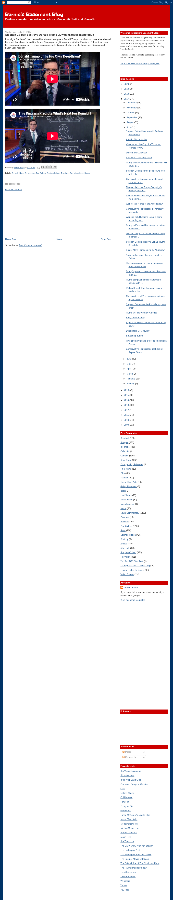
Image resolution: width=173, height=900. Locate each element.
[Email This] (42, 166)
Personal (124, 517)
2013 (126, 405)
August (130, 122)
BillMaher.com (127, 775)
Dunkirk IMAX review (136, 152)
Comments (130, 757)
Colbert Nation (127, 793)
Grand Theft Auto (128, 482)
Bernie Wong (131, 587)
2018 (126, 94)
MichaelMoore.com (129, 828)
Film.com (125, 802)
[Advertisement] (30, 214)
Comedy (15, 173)
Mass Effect (126, 499)
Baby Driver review (135, 317)
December (132, 102)
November (132, 107)
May (129, 364)
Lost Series (126, 495)
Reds (123, 530)
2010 (126, 420)
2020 (126, 84)
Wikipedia (125, 881)
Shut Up (124, 539)
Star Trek (125, 548)
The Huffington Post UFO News (135, 854)
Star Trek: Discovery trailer (139, 157)
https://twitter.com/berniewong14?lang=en (139, 63)
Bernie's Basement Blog (34, 14)
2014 (126, 400)
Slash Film (125, 837)
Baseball (124, 438)
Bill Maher (125, 447)
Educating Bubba (134, 335)
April (129, 368)
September (132, 117)
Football (124, 477)
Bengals (124, 442)
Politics (124, 521)
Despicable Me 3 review (137, 331)
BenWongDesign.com (131, 771)
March (130, 374)
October (131, 112)
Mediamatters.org (129, 824)
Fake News (125, 469)
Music (123, 508)
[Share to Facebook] (52, 166)
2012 (126, 410)
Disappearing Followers (131, 464)
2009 (126, 425)
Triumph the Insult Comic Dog (135, 565)
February (131, 378)
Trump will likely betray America (141, 312)
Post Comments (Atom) (30, 245)
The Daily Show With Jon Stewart (136, 846)
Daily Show (125, 460)
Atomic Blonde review (136, 139)
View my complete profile (132, 600)
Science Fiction (128, 535)
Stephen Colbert (53, 173)
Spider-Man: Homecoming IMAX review (145, 250)
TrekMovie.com (128, 872)
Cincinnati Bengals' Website (134, 784)
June (129, 359)
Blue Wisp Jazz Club (130, 780)
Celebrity (124, 451)
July (129, 127)
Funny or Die (126, 806)
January (131, 383)
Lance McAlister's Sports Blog (135, 815)
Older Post (106, 239)
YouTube (124, 889)
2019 (126, 89)
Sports (123, 543)
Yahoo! (123, 885)
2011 (126, 415)
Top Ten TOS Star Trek (131, 561)
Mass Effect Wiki (128, 819)
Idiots (123, 491)
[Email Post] (38, 168)
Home (59, 239)
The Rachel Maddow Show (133, 868)
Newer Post (11, 239)
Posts (128, 752)
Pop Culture (41, 173)
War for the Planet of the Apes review (144, 203)
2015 (126, 395)
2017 (126, 99)
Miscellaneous (127, 504)
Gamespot (125, 810)
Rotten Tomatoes (128, 832)
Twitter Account (127, 876)
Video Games (127, 574)
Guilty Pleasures (128, 486)
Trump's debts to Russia (80, 173)
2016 (126, 390)
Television (65, 173)
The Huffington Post (130, 850)
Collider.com (126, 797)
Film (122, 473)
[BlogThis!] (45, 166)
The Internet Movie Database (134, 859)
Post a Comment (13, 189)
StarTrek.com (127, 841)
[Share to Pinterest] (55, 166)
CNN (122, 788)
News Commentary (27, 173)
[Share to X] (49, 166)
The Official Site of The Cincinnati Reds (139, 863)
